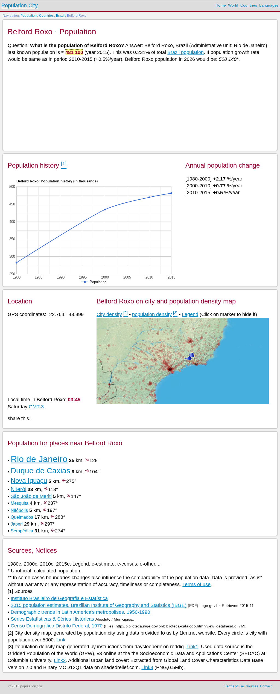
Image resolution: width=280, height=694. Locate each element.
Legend (190, 314)
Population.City (19, 5)
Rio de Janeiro (39, 459)
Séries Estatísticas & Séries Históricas (52, 619)
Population (29, 16)
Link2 (60, 660)
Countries (248, 5)
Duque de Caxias (40, 470)
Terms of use (196, 584)
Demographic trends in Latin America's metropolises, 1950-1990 (80, 612)
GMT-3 (36, 406)
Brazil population (185, 52)
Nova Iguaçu (29, 480)
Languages (269, 5)
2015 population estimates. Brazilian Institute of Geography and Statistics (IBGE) (98, 605)
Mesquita (19, 503)
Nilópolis (19, 510)
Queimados (22, 517)
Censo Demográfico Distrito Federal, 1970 (57, 626)
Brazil (60, 16)
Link (60, 640)
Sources (252, 686)
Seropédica (22, 531)
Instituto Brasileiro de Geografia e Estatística (59, 598)
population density (152, 314)
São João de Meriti (31, 496)
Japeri (17, 524)
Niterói (18, 489)
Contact (266, 686)
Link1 (192, 646)
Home (220, 5)
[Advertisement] (140, 106)
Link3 (147, 667)
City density (109, 314)
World (233, 5)
